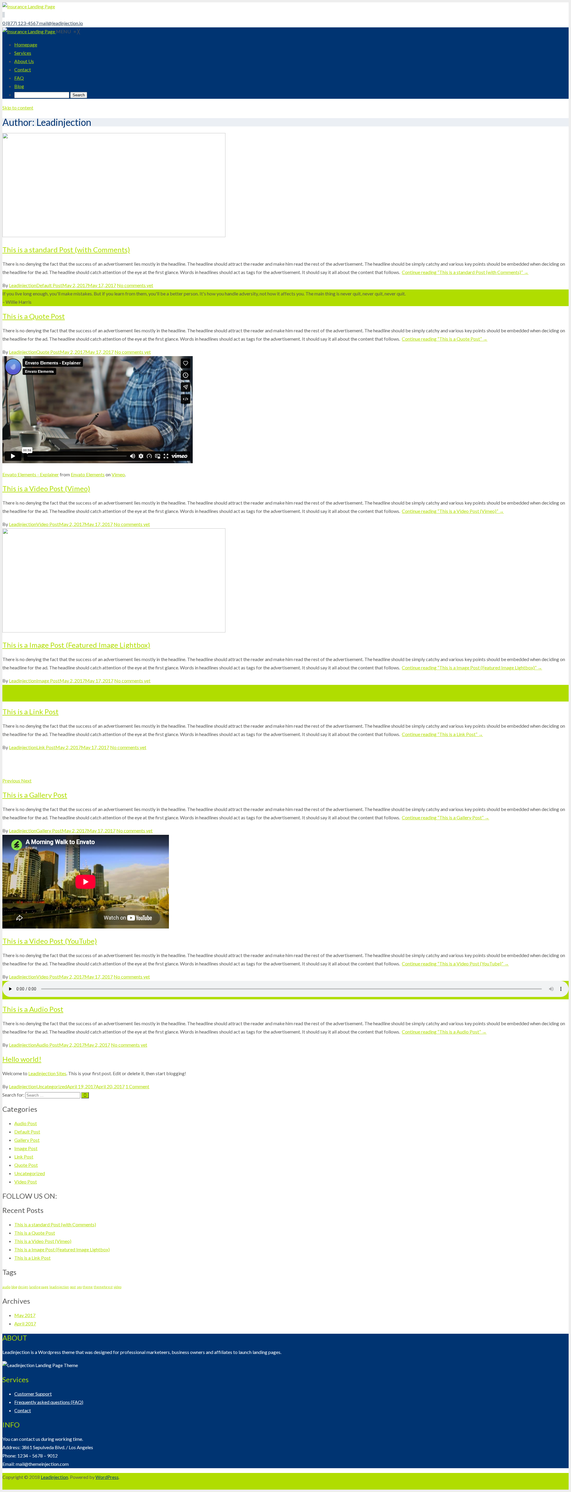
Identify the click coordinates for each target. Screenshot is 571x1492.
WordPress (107, 1477)
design (23, 1287)
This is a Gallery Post (34, 794)
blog (14, 1287)
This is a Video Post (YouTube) (49, 941)
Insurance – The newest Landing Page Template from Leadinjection (69, 689)
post (73, 1287)
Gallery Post (49, 830)
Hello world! (21, 1059)
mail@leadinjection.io (61, 23)
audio (6, 1287)
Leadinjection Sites (47, 1073)
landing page (38, 1287)
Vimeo (118, 474)
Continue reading (465, 272)
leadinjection (59, 1287)
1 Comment (137, 1086)
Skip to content (17, 107)
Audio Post (47, 1045)
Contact (22, 1410)
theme (88, 1287)
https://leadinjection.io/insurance (36, 697)
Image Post (47, 680)
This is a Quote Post (33, 316)
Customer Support (33, 1394)
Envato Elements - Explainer (30, 474)
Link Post (45, 747)
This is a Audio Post (32, 1009)
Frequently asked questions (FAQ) (48, 1402)
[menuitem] (25, 44)
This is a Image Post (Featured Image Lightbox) (76, 645)
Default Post (49, 285)
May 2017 (24, 1315)
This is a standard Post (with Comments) (66, 249)
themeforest (103, 1287)
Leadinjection (22, 285)
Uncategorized (51, 1086)
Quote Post (48, 352)
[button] (11, 780)
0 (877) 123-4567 (20, 23)
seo (79, 1287)
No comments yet (135, 285)
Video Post (47, 524)
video (117, 1287)
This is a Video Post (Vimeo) (46, 488)
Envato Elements (88, 474)
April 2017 (25, 1323)
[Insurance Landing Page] (29, 31)
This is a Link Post (30, 711)
